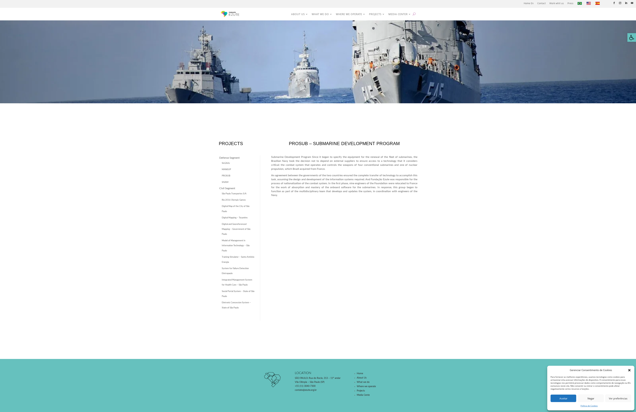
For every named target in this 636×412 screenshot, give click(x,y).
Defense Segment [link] (229, 158)
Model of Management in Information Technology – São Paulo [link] (236, 246)
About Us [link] (362, 378)
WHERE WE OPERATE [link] (349, 14)
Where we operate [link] (366, 386)
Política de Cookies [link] (589, 405)
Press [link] (570, 3)
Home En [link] (529, 3)
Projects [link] (361, 391)
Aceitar (563, 398)
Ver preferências (618, 398)
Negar (590, 398)
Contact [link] (541, 3)
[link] (631, 37)
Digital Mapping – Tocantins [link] (235, 218)
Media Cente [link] (363, 395)
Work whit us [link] (556, 3)
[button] (629, 370)
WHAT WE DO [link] (320, 14)
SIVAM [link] (225, 182)
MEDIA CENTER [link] (398, 14)
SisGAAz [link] (226, 163)
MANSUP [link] (226, 169)
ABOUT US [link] (298, 14)
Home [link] (360, 373)
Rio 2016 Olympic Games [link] (234, 200)
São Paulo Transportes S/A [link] (234, 194)
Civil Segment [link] (227, 188)
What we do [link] (363, 382)
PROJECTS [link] (375, 14)
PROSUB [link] (226, 176)
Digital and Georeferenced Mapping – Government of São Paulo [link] (236, 229)
